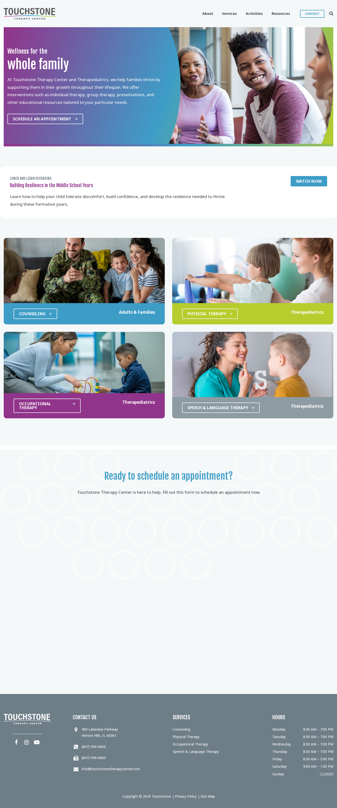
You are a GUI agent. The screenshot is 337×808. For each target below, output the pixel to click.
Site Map (208, 796)
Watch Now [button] (309, 181)
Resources (281, 13)
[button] (328, 13)
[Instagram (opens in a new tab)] (26, 742)
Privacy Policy (186, 796)
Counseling (181, 729)
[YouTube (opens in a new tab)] (36, 742)
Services (229, 13)
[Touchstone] (30, 14)
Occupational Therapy (190, 744)
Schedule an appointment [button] (42, 119)
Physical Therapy (186, 736)
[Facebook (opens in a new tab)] (16, 742)
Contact (312, 14)
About (207, 13)
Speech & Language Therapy (196, 751)
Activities (254, 13)
